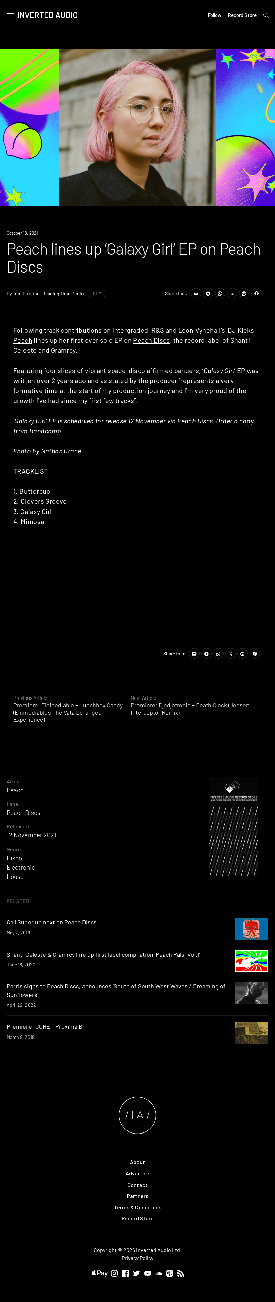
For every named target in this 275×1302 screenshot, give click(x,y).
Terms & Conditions (137, 1207)
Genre (14, 849)
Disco (14, 858)
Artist (13, 781)
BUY (97, 293)
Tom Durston (26, 293)
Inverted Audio (47, 15)
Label (13, 804)
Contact (137, 1185)
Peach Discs (151, 340)
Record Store (242, 15)
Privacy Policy (137, 1258)
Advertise (137, 1173)
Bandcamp (45, 431)
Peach (22, 340)
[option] (137, 127)
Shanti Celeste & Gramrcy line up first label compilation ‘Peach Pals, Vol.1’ (103, 954)
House (15, 876)
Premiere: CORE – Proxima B (44, 1026)
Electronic (21, 867)
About (137, 1162)
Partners (137, 1196)
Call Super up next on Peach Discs (52, 922)
